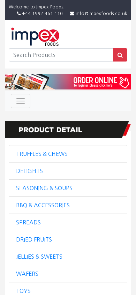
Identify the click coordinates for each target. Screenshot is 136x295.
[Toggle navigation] (20, 101)
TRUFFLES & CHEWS (42, 154)
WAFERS (27, 273)
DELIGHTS (29, 171)
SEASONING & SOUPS (44, 188)
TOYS (23, 291)
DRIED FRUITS (34, 239)
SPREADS (28, 222)
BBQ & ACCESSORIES (43, 205)
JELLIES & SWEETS (39, 256)
